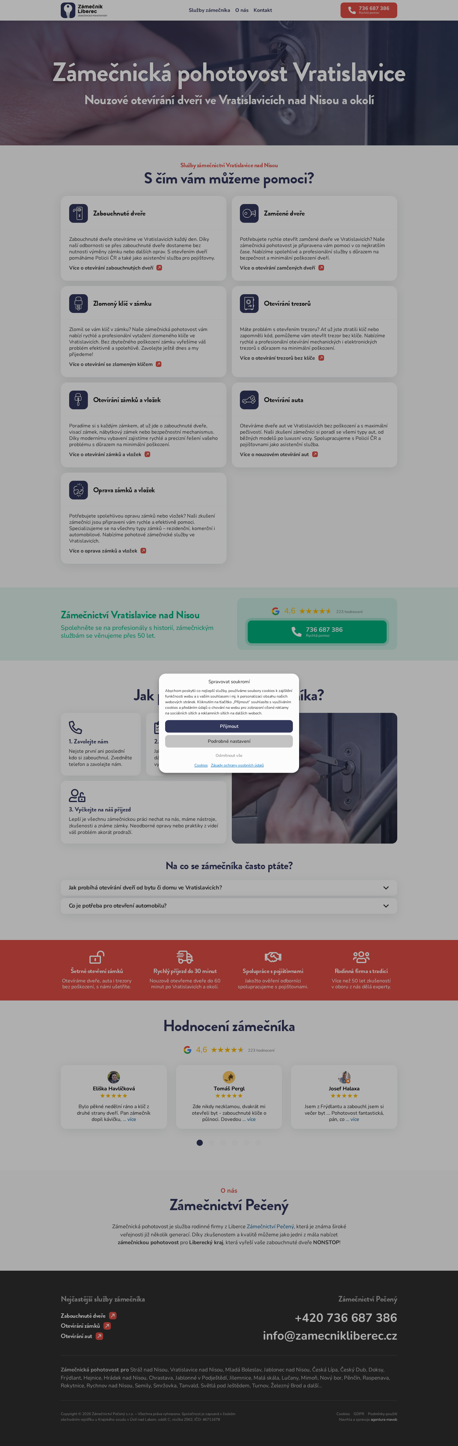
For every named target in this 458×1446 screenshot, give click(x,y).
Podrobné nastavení (229, 741)
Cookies (201, 764)
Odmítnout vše (229, 755)
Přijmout (229, 726)
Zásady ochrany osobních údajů (237, 764)
